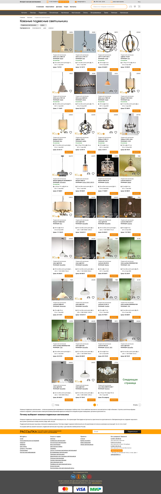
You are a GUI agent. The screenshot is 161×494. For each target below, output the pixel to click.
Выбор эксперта (85, 440)
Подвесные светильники (57, 440)
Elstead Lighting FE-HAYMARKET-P (62, 180)
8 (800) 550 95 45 (116, 446)
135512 (70, 197)
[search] (124, 7)
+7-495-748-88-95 (53, 1)
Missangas (63, 306)
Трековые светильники (57, 454)
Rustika (107, 182)
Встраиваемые (96, 13)
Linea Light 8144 (125, 345)
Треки (106, 13)
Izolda (106, 58)
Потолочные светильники (58, 442)
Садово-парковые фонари (58, 460)
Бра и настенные (55, 444)
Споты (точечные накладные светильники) (63, 450)
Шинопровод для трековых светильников (63, 456)
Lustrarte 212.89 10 (103, 304)
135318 (138, 32)
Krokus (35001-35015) (88, 182)
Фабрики (22, 444)
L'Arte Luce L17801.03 (104, 98)
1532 (128, 306)
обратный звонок (63, 1)
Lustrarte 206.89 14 (126, 180)
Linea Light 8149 (80, 304)
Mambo (107, 265)
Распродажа (24, 450)
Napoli (61, 58)
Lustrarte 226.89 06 (103, 263)
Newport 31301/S (57, 139)
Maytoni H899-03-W (103, 180)
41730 (138, 238)
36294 (71, 32)
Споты (85, 13)
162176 (70, 156)
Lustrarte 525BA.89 (58, 304)
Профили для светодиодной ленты (60, 464)
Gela (83, 58)
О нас (21, 438)
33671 (116, 321)
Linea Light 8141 (80, 263)
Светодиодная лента (56, 462)
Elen (128, 99)
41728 (138, 280)
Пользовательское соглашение (29, 440)
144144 (138, 321)
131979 (93, 156)
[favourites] (70, 50)
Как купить (23, 446)
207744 (138, 115)
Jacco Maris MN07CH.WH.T (105, 387)
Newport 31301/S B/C (126, 98)
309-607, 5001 (108, 347)
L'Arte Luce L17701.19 (81, 56)
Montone (107, 388)
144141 (70, 362)
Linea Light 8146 (57, 263)
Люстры (33, 13)
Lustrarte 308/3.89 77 (126, 222)
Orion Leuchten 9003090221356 (61, 345)
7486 (116, 280)
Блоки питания (54, 466)
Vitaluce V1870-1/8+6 (126, 139)
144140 (93, 238)
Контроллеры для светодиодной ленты (62, 468)
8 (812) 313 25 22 (116, 442)
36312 (71, 73)
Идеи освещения (85, 442)
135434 (70, 115)
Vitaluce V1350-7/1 (103, 139)
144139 (93, 321)
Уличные (114, 13)
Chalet (61, 99)
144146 (70, 238)
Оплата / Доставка (26, 448)
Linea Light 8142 (57, 387)
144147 (93, 362)
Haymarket (63, 182)
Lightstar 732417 (80, 139)
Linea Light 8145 (102, 222)
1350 (106, 141)
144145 (115, 197)
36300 (93, 32)
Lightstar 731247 (125, 56)
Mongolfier (85, 223)
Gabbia (84, 141)
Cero (128, 58)
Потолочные (53, 13)
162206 (93, 115)
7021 (138, 197)
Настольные (76, 13)
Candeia (107, 306)
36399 (93, 73)
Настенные (65, 13)
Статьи (82, 438)
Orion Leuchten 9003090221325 (129, 304)
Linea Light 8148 (80, 222)
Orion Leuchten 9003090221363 (129, 263)
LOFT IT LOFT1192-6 (103, 56)
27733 (116, 362)
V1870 (129, 141)
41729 (71, 321)
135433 (138, 73)
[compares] (66, 50)
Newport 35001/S (80, 180)
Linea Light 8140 (80, 345)
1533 (128, 265)
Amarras (129, 223)
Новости (22, 442)
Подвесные (42, 13)
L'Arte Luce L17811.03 (59, 98)
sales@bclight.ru (81, 1)
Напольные (124, 13)
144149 (93, 280)
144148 (93, 197)
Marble (129, 182)
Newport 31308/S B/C (59, 222)
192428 (115, 115)
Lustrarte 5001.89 (103, 345)
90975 (116, 32)
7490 (116, 238)
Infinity (84, 99)
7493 (138, 156)
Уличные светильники (57, 458)
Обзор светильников (86, 444)
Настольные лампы (56, 446)
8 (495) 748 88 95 (116, 438)
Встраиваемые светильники (59, 452)
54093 (116, 156)
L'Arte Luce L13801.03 (59, 56)
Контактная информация (27, 452)
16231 (116, 73)
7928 (71, 280)
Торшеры (53, 448)
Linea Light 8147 (80, 387)
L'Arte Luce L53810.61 (81, 98)
